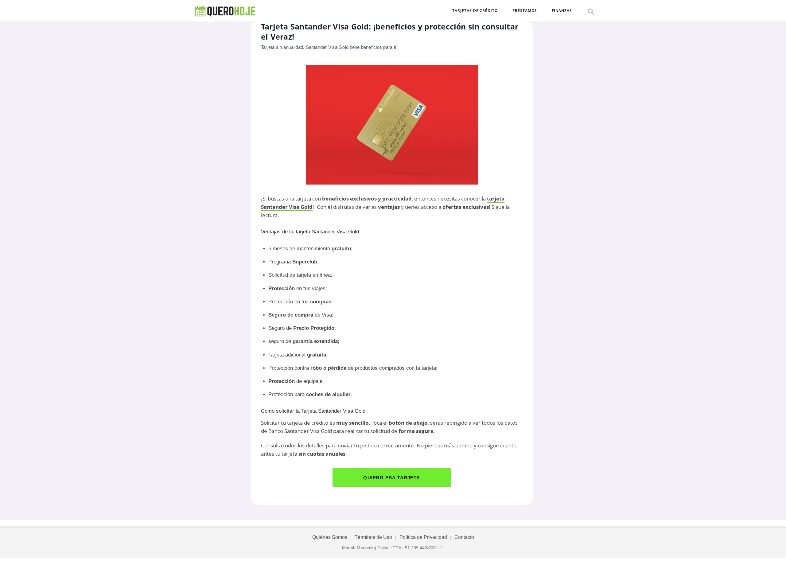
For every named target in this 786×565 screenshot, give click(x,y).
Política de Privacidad (423, 537)
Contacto (464, 537)
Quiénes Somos (329, 537)
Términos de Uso (373, 537)
